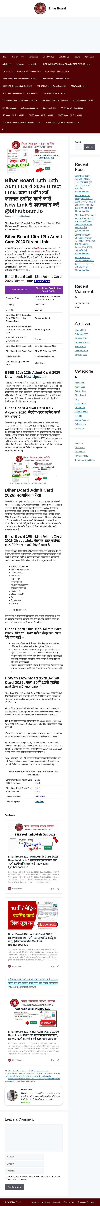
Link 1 (37, 780)
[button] (3, 129)
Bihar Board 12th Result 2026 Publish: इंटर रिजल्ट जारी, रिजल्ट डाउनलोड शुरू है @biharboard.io (84, 263)
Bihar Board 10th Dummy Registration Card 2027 (21, 122)
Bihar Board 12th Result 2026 (57, 71)
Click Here (40, 363)
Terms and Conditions (85, 460)
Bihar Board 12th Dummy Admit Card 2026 (19, 79)
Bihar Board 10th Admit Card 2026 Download (20, 93)
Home (4, 57)
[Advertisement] (50, 35)
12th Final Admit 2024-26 (83, 101)
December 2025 (82, 342)
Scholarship (33, 57)
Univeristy (20, 64)
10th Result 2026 (49, 108)
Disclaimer (80, 447)
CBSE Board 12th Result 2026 (70, 115)
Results (77, 57)
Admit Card (89, 57)
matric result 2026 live (29, 108)
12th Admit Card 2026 (79, 86)
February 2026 (81, 334)
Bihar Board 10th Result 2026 (28, 71)
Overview (42, 281)
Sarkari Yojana (18, 57)
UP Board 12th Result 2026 (13, 115)
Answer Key (33, 64)
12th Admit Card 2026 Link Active (55, 101)
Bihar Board (57, 8)
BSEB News (64, 57)
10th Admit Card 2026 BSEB (54, 93)
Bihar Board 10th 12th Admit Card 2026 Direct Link (28, 483)
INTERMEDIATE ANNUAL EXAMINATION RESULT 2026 (66, 64)
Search (78, 142)
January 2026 (81, 338)
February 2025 (81, 351)
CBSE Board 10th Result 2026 (41, 115)
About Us (79, 443)
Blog (77, 399)
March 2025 (80, 346)
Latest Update (48, 57)
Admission (6, 64)
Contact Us (80, 452)
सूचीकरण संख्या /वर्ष (18, 588)
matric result (7, 71)
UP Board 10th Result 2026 (72, 108)
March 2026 (80, 330)
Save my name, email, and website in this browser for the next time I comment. (34, 1178)
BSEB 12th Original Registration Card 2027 (63, 122)
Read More (25, 1102)
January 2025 (81, 355)
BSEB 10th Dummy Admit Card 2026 (51, 86)
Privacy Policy (81, 456)
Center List (80, 407)
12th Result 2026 (9, 108)
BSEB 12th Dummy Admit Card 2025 (17, 86)
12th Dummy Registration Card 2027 (55, 79)
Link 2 (37, 783)
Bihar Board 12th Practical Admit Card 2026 (19, 101)
